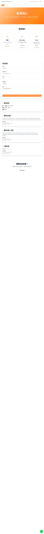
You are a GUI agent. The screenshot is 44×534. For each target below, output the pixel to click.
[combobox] (41, 1)
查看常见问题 (22, 170)
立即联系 (7, 46)
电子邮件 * (4, 71)
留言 (3, 86)
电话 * (3, 76)
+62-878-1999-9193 (34, 1)
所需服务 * (4, 81)
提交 (22, 95)
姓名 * (3, 66)
